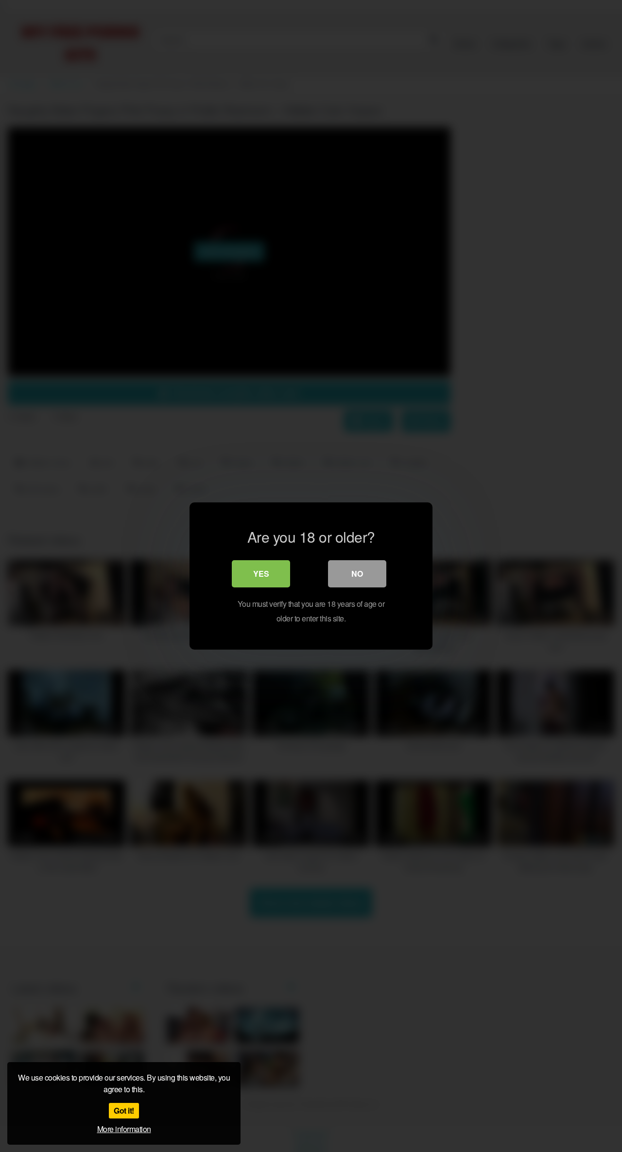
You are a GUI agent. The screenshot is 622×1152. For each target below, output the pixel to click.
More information (124, 1129)
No (357, 573)
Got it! (124, 1110)
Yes (261, 573)
